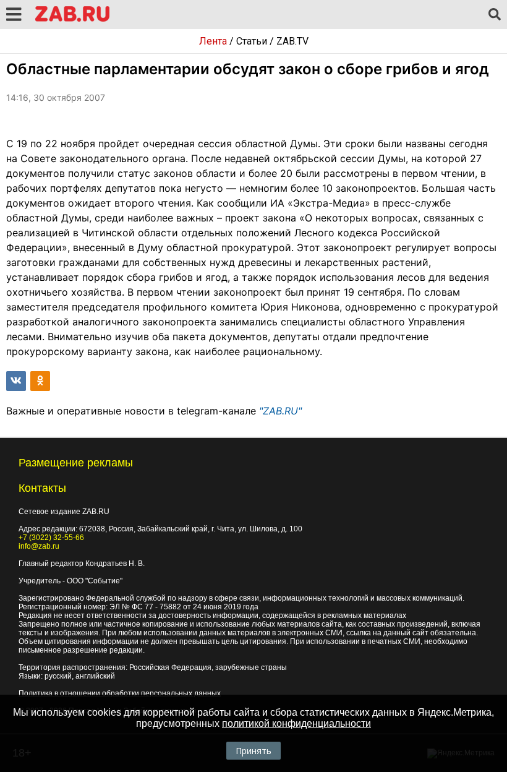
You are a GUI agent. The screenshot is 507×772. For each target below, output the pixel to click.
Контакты (42, 488)
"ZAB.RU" (280, 411)
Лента (213, 41)
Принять (253, 751)
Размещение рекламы (76, 463)
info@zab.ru (39, 546)
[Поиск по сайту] (494, 15)
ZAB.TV (292, 41)
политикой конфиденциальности (296, 723)
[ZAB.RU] (72, 19)
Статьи (251, 41)
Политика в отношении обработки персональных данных (120, 693)
